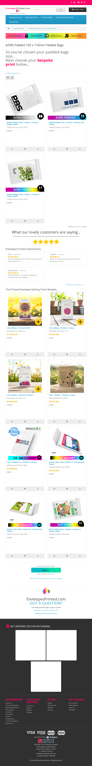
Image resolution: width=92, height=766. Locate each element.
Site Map (29, 712)
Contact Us (30, 706)
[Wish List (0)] (78, 2)
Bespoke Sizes (32, 17)
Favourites (13, 21)
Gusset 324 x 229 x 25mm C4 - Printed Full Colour (66, 463)
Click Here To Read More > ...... (75, 285)
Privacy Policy (10, 719)
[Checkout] (84, 2)
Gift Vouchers (52, 705)
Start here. (51, 574)
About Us (9, 703)
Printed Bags (47, 17)
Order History (73, 705)
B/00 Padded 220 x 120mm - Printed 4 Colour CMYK (64, 530)
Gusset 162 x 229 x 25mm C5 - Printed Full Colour (24, 530)
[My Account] (74, 2)
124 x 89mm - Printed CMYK (18, 328)
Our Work (9, 712)
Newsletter (72, 710)
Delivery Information (12, 705)
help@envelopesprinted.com (46, 613)
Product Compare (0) (12, 73)
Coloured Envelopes (65, 17)
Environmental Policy (12, 708)
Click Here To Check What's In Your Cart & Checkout (46, 578)
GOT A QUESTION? (46, 603)
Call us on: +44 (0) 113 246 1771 (46, 610)
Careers (8, 717)
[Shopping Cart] (81, 2)
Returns (29, 708)
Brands (50, 703)
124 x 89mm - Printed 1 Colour (61, 328)
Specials (50, 710)
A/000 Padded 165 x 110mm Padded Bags (41, 29)
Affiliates (50, 708)
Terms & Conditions (12, 721)
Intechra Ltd (9, 723)
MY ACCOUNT (73, 703)
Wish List (71, 708)
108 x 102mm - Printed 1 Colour (62, 395)
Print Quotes (10, 710)
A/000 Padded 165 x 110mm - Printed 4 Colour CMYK (23, 195)
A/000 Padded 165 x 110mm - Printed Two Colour (66, 123)
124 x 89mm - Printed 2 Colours (20, 395)
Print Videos (9, 714)
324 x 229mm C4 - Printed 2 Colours (22, 462)
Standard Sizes (15, 17)
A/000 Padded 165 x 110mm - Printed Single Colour (22, 123)
